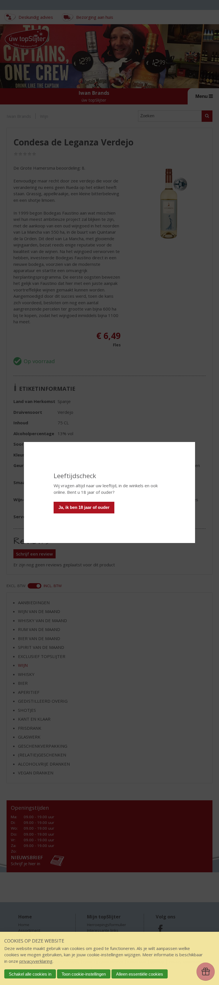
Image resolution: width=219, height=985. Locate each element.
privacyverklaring (35, 961)
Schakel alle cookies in (30, 974)
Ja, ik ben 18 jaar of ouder (84, 507)
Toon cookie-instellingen (84, 974)
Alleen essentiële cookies (139, 974)
